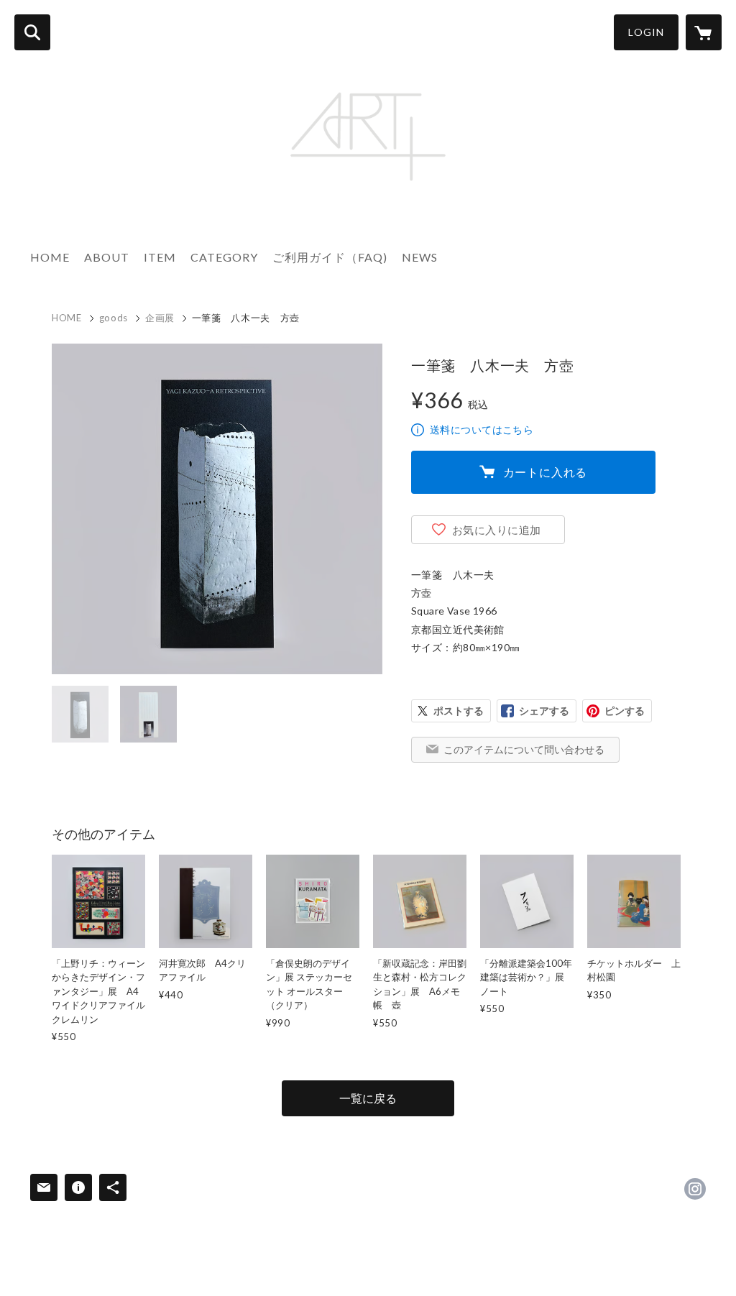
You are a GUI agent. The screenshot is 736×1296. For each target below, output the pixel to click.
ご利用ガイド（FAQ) (329, 257)
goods (113, 317)
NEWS (420, 257)
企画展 (160, 317)
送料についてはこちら (481, 429)
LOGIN (646, 32)
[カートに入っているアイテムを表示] (704, 32)
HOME (50, 257)
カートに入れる (545, 472)
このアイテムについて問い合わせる (523, 749)
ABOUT (106, 257)
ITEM (160, 257)
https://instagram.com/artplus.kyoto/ (695, 1189)
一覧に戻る (368, 1098)
